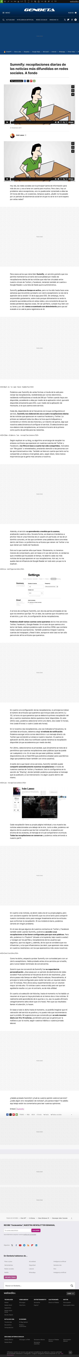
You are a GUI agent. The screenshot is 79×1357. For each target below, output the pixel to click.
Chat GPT (24, 1218)
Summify (20, 1109)
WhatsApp (32, 1272)
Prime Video (71, 51)
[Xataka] (1, 1)
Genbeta (39, 10)
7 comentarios (17, 81)
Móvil (33, 1114)
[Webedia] (10, 1293)
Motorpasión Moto (68, 1305)
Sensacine (37, 1302)
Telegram (75, 20)
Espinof (36, 1305)
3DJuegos (22, 1302)
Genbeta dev (57, 1265)
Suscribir (35, 1230)
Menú (7, 13)
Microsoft (46, 51)
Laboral (31, 1269)
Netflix (6, 1272)
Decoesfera (7, 1325)
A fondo (39, 1114)
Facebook (72, 20)
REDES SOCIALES (41, 20)
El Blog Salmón (23, 1322)
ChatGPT (8, 51)
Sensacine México (39, 1339)
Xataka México (8, 1339)
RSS (28, 1244)
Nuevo (71, 13)
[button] (21, 135)
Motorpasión (67, 1302)
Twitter (65, 20)
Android (54, 51)
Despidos (26, 51)
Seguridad (32, 1265)
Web (28, 1114)
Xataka (6, 1302)
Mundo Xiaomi (8, 1315)
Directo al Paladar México (54, 1340)
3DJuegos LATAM (24, 1339)
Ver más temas (10, 1277)
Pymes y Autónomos (22, 1325)
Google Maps (36, 51)
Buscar (72, 1285)
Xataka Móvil (8, 1305)
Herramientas (8, 1265)
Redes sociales (57, 1114)
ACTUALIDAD (10, 20)
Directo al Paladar (54, 1302)
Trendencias (8, 1322)
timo (54, 1269)
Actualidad (32, 1261)
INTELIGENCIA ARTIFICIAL (25, 20)
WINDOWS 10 (54, 20)
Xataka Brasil (8, 1342)
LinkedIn (36, 1244)
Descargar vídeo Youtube (59, 1218)
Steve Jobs (17, 51)
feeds (47, 1114)
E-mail (34, 81)
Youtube (20, 1244)
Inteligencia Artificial (59, 1272)
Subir (69, 1293)
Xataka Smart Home (8, 1311)
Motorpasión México (67, 1340)
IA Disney (32, 1218)
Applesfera (7, 1308)
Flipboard (68, 20)
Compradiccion (8, 1327)
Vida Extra (22, 1305)
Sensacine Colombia (37, 1343)
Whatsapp (62, 51)
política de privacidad (29, 1234)
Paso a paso (8, 1261)
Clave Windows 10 (43, 1218)
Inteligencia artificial (59, 1261)
